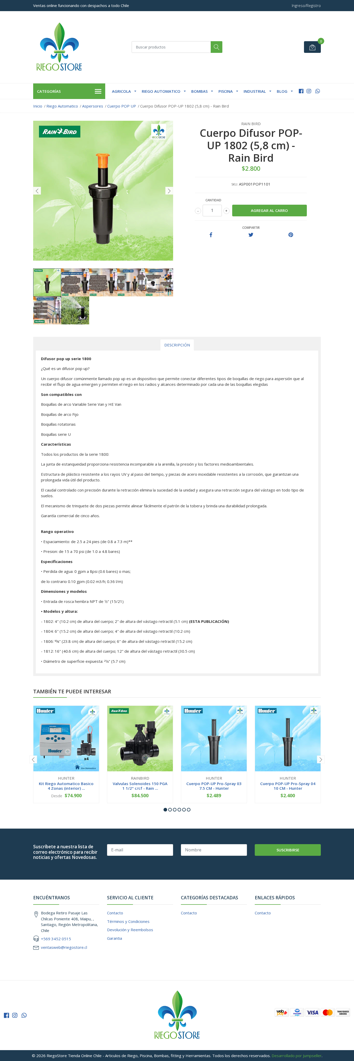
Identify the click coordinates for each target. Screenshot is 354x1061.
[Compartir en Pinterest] (290, 235)
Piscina (225, 91)
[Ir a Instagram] (309, 91)
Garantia (114, 938)
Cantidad (213, 200)
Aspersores (92, 106)
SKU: (234, 184)
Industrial (255, 91)
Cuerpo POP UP (121, 106)
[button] (165, 809)
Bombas (199, 91)
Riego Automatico (161, 91)
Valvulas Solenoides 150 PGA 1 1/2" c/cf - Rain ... (140, 786)
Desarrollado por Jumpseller (297, 1055)
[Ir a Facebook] (301, 91)
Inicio (37, 106)
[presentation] (37, 191)
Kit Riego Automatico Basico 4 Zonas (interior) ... (66, 786)
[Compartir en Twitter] (251, 235)
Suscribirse (288, 849)
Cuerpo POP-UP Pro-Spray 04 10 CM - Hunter (287, 786)
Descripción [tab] (177, 344)
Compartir (251, 227)
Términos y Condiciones (128, 921)
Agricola (121, 91)
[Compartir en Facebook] (211, 235)
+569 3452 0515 (56, 938)
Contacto (115, 912)
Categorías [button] (49, 91)
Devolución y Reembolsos (130, 929)
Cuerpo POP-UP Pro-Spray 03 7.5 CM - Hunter (214, 786)
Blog (282, 91)
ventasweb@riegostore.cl (64, 947)
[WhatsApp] (317, 91)
